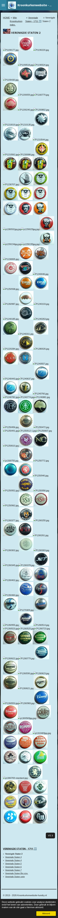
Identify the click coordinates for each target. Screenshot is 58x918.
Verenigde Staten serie (15, 877)
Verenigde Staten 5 (13, 864)
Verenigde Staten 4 (13, 860)
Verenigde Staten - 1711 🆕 (20, 848)
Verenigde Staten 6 (13, 867)
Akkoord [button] (46, 913)
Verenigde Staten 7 (13, 870)
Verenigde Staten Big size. (16, 873)
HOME (6, 17)
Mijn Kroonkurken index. (16, 21)
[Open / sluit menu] (3, 5)
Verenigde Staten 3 (13, 857)
